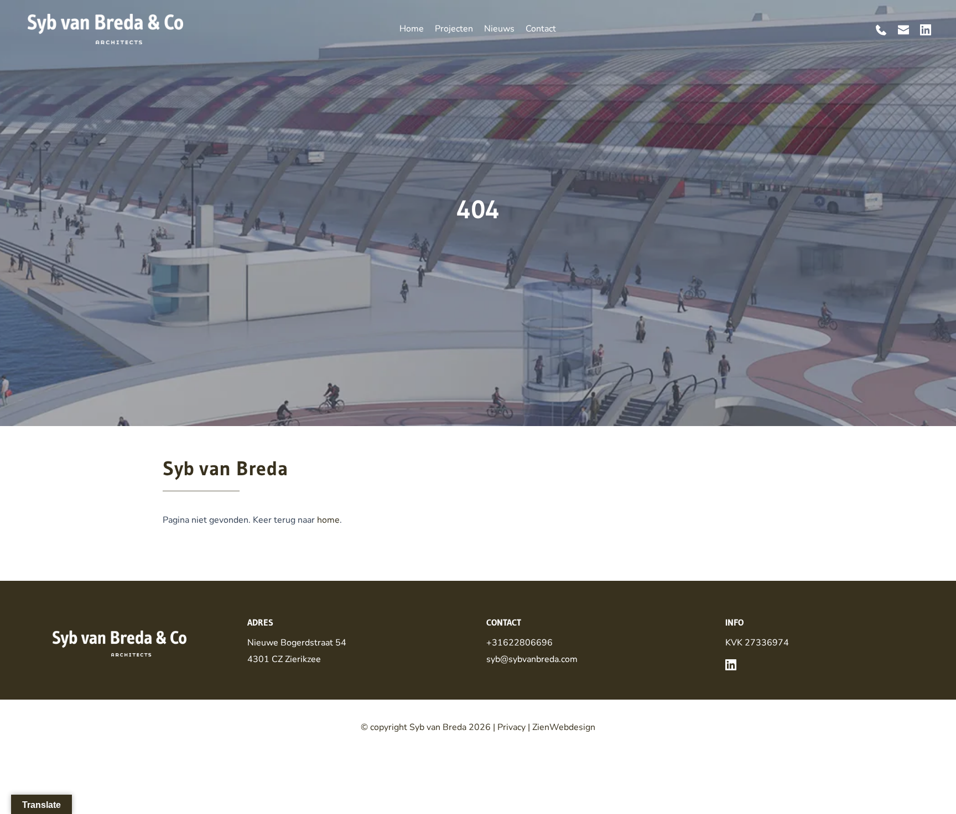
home (328, 520)
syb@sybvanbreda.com (532, 659)
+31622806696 (519, 643)
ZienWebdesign (563, 727)
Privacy (511, 727)
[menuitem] (412, 28)
